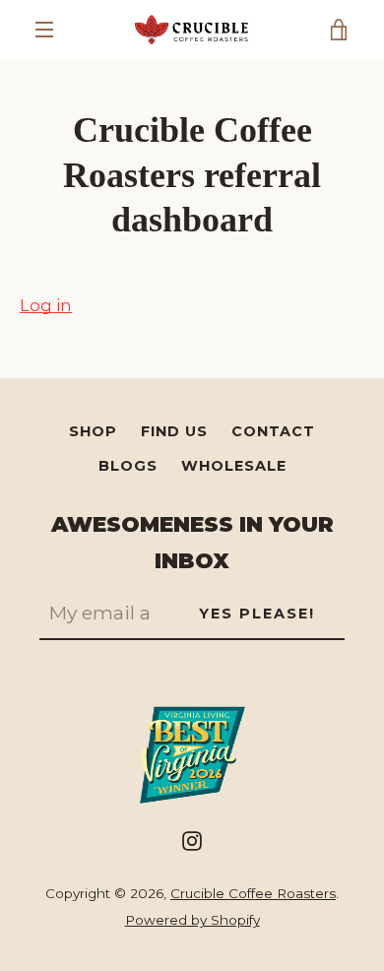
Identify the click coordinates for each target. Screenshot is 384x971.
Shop (93, 431)
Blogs (128, 466)
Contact (273, 431)
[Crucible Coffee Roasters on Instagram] (192, 840)
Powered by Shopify (192, 920)
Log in (46, 305)
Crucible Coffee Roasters (253, 893)
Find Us (174, 431)
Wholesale (234, 466)
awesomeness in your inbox (192, 542)
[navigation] (44, 29)
